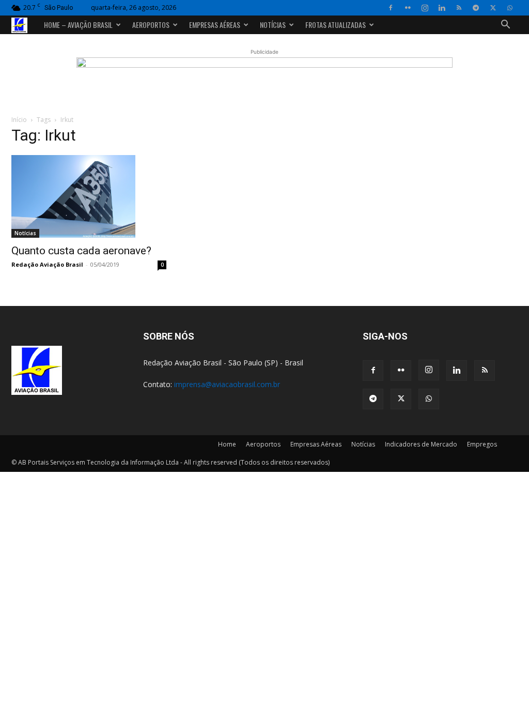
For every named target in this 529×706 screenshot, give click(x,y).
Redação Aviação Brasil (47, 264)
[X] (493, 8)
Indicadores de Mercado (421, 444)
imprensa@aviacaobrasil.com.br (227, 384)
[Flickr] (407, 8)
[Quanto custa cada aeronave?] (88, 196)
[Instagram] (424, 8)
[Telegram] (476, 8)
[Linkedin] (441, 8)
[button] (505, 25)
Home (227, 444)
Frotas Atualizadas (335, 24)
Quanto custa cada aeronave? (81, 250)
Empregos (482, 444)
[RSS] (458, 8)
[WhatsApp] (510, 8)
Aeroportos (150, 24)
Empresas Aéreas (214, 24)
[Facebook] (390, 8)
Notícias (273, 24)
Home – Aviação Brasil (78, 24)
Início (19, 119)
